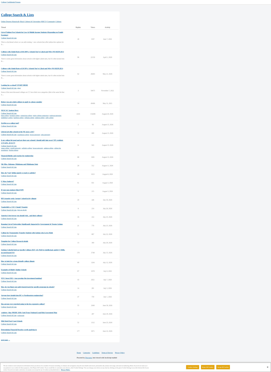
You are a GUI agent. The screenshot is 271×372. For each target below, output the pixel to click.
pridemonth (20, 315)
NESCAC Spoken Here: (10, 110)
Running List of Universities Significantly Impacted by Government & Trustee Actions (32, 224)
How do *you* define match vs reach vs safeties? (18, 173)
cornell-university (15, 148)
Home (79, 353)
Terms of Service (107, 353)
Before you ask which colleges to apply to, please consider (21, 102)
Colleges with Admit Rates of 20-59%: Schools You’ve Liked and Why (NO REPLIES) (32, 68)
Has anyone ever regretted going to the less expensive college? (23, 304)
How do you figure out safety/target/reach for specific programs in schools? (28, 287)
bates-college (5, 115)
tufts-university (45, 135)
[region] (135, 367)
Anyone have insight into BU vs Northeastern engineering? (22, 295)
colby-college (49, 118)
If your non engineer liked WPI (12, 190)
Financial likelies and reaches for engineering (17, 156)
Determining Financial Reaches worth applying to (19, 330)
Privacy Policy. (65, 370)
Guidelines (95, 353)
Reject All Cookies (207, 367)
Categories (86, 353)
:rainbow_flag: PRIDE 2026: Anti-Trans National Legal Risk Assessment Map (29, 313)
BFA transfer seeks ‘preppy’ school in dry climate (18, 198)
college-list (57, 148)
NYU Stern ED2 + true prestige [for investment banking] (21, 278)
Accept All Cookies (223, 367)
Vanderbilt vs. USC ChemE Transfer (14, 207)
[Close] (267, 367)
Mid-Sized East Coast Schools (11, 321)
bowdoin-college (15, 115)
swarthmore (4, 150)
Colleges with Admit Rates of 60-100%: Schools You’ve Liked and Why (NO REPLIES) (32, 52)
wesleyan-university (55, 115)
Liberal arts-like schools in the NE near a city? (17, 132)
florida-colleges (13, 150)
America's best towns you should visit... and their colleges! (21, 216)
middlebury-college (7, 118)
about (19, 88)
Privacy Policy (120, 353)
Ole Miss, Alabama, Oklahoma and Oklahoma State (19, 164)
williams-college (29, 118)
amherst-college (40, 118)
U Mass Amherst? (7, 181)
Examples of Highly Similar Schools (13, 270)
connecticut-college (26, 115)
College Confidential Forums (10, 2)
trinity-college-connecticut (41, 115)
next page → (5, 340)
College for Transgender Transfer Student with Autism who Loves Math (27, 233)
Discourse (88, 358)
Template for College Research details (14, 241)
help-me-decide (22, 210)
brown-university (35, 135)
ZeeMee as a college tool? (10, 123)
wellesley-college (27, 148)
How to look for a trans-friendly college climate (18, 261)
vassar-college (5, 148)
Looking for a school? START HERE (14, 85)
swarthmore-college (23, 135)
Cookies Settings (193, 367)
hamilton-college (19, 118)
